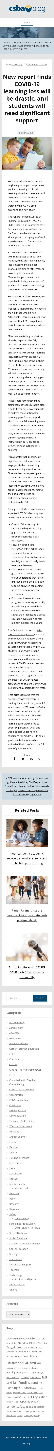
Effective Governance (20, 1126)
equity (12, 1142)
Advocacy (14, 1032)
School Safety (15, 1406)
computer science (14, 1356)
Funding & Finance (19, 1157)
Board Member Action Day (35, 1343)
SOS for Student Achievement (25, 1243)
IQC (19, 1397)
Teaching (20, 1416)
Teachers (14, 1269)
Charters (14, 1059)
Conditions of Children (21, 1089)
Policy (12, 1198)
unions (13, 1289)
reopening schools (29, 1401)
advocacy (23, 1338)
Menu (27, 22)
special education (35, 1406)
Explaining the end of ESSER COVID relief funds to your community (27, 972)
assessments (16, 1038)
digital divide (23, 1368)
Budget (10, 1347)
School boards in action (22, 1223)
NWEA (40, 638)
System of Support (37, 1411)
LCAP (24, 1397)
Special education (18, 1248)
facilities (13, 1147)
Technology (15, 1275)
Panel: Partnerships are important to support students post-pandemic (27, 915)
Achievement (16, 1027)
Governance (15, 1163)
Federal (13, 1152)
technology (28, 1415)
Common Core (35, 1351)
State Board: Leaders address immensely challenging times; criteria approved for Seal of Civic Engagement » (27, 790)
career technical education (26, 1347)
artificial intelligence (25, 1279)
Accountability (16, 1022)
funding (36, 1383)
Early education (17, 1115)
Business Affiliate (18, 1043)
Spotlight (14, 1254)
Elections (14, 1131)
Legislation (40, 1397)
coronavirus (29, 1362)
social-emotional (18, 1238)
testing (37, 1415)
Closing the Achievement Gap (25, 1069)
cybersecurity (22, 1218)
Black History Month (15, 1343)
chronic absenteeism (17, 1351)
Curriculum (15, 1105)
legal (12, 1168)
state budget (23, 1411)
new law (14, 1193)
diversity (19, 1372)
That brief (13, 694)
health (9, 1392)
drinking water (17, 1110)
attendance (36, 1338)
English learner (17, 1136)
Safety (12, 1214)
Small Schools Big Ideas (27, 1227)
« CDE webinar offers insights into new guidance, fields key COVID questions (27, 780)
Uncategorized (17, 1284)
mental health (17, 1184)
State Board (15, 1259)
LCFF (29, 1397)
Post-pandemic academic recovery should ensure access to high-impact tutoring (27, 858)
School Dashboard (19, 1233)
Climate (13, 1064)
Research (14, 1204)
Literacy (13, 1178)
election (27, 1372)
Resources (15, 1209)
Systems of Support (20, 1264)
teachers (11, 1415)
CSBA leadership (18, 1100)
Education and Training (22, 1121)
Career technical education (24, 1048)
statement (36, 365)
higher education (19, 1392)
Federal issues (35, 1377)
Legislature (15, 1173)
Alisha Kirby (16, 64)
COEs (12, 1075)
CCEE (12, 1054)
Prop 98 (15, 1402)
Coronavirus (26, 133)
